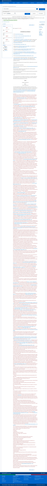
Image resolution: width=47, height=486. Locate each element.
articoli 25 (16, 46)
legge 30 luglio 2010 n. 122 (26, 304)
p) (29, 195)
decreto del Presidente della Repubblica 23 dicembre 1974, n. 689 (24, 412)
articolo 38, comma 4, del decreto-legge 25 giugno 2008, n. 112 (26, 326)
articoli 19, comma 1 (16, 212)
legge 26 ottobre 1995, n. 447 (20, 37)
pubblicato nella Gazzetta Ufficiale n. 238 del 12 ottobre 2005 (24, 58)
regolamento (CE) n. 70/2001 (27, 40)
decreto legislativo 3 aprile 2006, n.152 (20, 44)
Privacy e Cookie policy (5, 484)
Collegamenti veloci (4, 480)
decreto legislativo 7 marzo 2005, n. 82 (22, 329)
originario (34, 13)
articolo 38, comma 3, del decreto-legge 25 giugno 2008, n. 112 (25, 341)
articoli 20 (23, 314)
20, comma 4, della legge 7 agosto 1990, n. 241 (25, 212)
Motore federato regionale (15, 480)
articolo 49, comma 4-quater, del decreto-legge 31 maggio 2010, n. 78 (24, 48)
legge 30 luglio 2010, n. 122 (27, 50)
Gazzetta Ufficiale (15, 479)
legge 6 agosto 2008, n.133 (22, 47)
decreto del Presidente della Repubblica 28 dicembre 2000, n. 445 (23, 336)
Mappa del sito (13, 484)
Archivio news (3, 477)
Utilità (13, 482)
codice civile (19, 394)
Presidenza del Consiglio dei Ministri (27, 477)
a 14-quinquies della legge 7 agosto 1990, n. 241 (19, 249)
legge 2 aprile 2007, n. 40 (21, 215)
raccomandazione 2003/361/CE (17, 42)
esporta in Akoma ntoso (41, 32)
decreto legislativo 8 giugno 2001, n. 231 (27, 463)
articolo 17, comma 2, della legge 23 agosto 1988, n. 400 (23, 35)
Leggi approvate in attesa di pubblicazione (17, 481)
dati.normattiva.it (26, 484)
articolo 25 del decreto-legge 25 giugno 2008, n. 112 (22, 307)
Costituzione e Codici (15, 477)
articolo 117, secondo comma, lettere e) (22, 195)
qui (15, 6)
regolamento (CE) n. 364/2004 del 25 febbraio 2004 (21, 122)
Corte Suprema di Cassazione (38, 477)
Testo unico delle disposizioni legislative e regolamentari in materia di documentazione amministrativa (25, 337)
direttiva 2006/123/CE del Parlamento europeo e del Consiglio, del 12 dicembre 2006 (24, 201)
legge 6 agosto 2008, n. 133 (18, 308)
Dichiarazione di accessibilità (19, 484)
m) (28, 195)
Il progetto (3, 478)
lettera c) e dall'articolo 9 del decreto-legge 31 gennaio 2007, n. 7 (23, 214)
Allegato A (6, 47)
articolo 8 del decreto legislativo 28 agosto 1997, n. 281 (26, 345)
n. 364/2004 (25, 39)
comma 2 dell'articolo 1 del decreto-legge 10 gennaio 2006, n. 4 (23, 151)
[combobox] (20, 9)
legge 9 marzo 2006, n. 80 (22, 152)
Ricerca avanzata (42, 9)
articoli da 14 (35, 248)
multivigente (41, 13)
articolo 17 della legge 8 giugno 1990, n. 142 (20, 363)
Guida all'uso (3, 479)
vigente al (5, 13)
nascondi (4, 23)
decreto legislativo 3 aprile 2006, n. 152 (19, 125)
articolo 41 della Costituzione (21, 192)
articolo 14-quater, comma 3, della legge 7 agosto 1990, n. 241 (23, 219)
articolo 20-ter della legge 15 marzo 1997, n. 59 (25, 139)
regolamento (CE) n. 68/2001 (18, 40)
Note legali (9, 484)
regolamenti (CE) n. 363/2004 (19, 39)
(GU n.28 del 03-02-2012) (5, 21)
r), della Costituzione (33, 195)
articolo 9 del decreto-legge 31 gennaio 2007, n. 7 (21, 222)
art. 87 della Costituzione (17, 104)
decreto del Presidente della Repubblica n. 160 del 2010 (24, 267)
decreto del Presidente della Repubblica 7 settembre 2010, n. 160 (24, 55)
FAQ (15, 484)
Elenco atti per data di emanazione (16, 478)
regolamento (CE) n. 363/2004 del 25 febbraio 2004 (21, 119)
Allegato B (6, 50)
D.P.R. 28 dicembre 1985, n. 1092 (21, 97)
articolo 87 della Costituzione (19, 34)
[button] (15, 13)
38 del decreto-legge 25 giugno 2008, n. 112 (25, 46)
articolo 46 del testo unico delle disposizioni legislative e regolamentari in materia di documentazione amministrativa (24, 90)
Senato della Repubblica (26, 479)
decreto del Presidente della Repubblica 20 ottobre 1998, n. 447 (24, 210)
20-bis (26, 314)
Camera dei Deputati (26, 478)
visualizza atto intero (42, 21)
